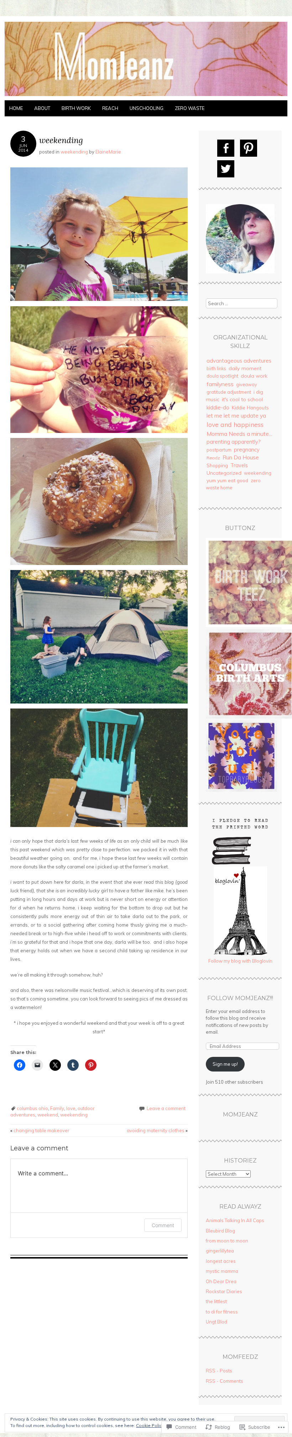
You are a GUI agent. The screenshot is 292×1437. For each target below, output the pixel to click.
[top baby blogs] (241, 790)
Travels (239, 465)
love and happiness (235, 424)
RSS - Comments (224, 1381)
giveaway (246, 384)
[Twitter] (225, 168)
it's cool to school (242, 399)
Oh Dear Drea (221, 1281)
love (70, 1108)
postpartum (219, 450)
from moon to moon (227, 1241)
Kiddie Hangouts (250, 407)
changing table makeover (39, 1130)
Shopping (217, 465)
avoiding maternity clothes (157, 1130)
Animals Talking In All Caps (235, 1220)
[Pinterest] (248, 148)
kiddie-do (218, 407)
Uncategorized (224, 473)
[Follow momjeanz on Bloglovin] (240, 954)
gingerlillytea (220, 1251)
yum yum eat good (227, 480)
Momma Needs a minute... (239, 433)
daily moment (245, 368)
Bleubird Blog (220, 1231)
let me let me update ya (236, 415)
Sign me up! (225, 1064)
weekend (47, 1115)
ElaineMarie (108, 152)
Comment (163, 1225)
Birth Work (76, 108)
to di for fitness (222, 1312)
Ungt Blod (216, 1322)
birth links (216, 368)
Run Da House (241, 457)
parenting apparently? (234, 441)
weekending (74, 152)
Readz (213, 457)
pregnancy (247, 449)
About (42, 108)
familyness (220, 384)
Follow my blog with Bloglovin (240, 961)
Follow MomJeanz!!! (240, 998)
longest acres (221, 1261)
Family (57, 1108)
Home (16, 108)
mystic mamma (222, 1271)
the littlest (216, 1301)
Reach (110, 108)
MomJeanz (240, 1114)
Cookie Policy (150, 1425)
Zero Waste (189, 108)
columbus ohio (32, 1108)
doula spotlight (222, 376)
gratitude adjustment (229, 392)
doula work (254, 376)
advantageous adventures (239, 360)
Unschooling (146, 108)
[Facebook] (225, 148)
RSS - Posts (219, 1370)
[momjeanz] (146, 96)
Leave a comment (166, 1108)
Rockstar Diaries (224, 1291)
